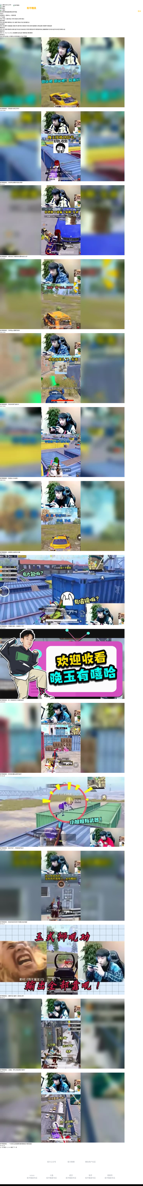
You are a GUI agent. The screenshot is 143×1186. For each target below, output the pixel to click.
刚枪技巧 (24, 26)
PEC (4, 33)
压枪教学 (44, 26)
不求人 (4, 19)
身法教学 (5, 26)
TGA (8, 33)
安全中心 (81, 9)
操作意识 (20, 26)
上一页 (2, 1147)
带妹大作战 (20, 22)
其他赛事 (15, 33)
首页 (5, 1147)
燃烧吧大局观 (11, 29)
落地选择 (49, 26)
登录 (135, 7)
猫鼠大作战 (20, 36)
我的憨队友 (26, 22)
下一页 (15, 1147)
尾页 (12, 1147)
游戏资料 (61, 9)
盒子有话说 (18, 29)
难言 (10, 19)
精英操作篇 (39, 29)
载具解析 (34, 26)
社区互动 (101, 9)
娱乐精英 (5, 22)
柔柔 (7, 19)
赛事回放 (25, 33)
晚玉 (23, 19)
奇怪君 (16, 19)
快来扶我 (23, 29)
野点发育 (29, 26)
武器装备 (10, 26)
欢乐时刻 (50, 29)
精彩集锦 (30, 33)
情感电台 (10, 22)
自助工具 (91, 9)
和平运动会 (5, 36)
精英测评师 (33, 29)
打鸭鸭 (25, 36)
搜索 (110, 9)
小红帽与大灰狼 (13, 36)
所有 (1, 19)
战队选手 (20, 33)
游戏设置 (39, 26)
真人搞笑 (15, 22)
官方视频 (5, 29)
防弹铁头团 (62, 29)
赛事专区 (71, 9)
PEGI (11, 33)
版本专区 (50, 9)
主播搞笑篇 (45, 29)
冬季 (13, 19)
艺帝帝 (20, 19)
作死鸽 (27, 29)
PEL (6, 33)
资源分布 (15, 26)
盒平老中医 (56, 29)
